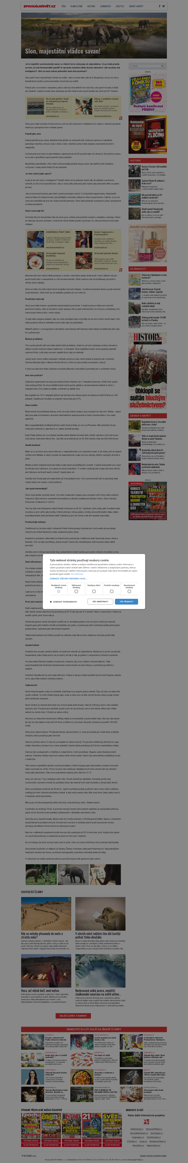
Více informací (77, 574)
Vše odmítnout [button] (100, 601)
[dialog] (94, 581)
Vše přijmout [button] (126, 601)
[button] (94, 578)
